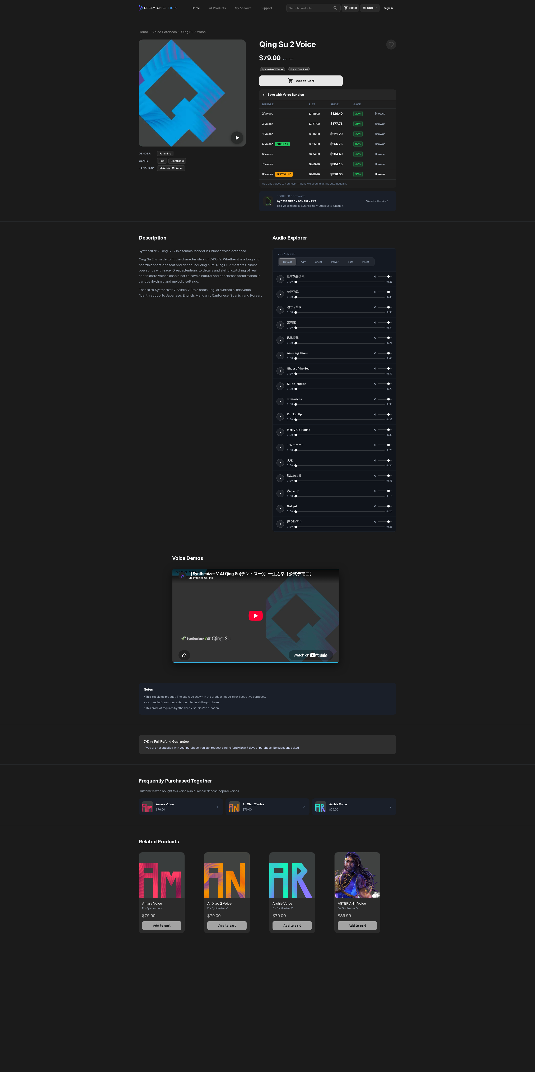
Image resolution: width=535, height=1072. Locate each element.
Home (143, 32)
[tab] (195, 8)
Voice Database (164, 32)
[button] (162, 892)
